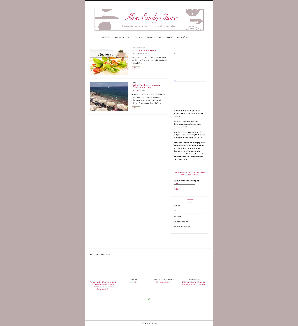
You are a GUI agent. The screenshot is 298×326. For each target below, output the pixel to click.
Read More (136, 67)
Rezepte (138, 37)
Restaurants (141, 48)
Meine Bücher (183, 37)
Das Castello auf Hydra (144, 50)
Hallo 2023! (133, 282)
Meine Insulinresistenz (181, 221)
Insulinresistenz (122, 37)
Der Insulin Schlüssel (163, 282)
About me (106, 37)
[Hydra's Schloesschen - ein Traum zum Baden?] (109, 96)
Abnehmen (157, 279)
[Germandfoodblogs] (149, 299)
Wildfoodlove (154, 37)
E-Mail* (176, 184)
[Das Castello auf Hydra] (109, 61)
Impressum (177, 216)
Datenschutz (178, 211)
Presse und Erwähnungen (182, 226)
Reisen (169, 37)
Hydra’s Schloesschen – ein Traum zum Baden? (146, 86)
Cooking (103, 279)
